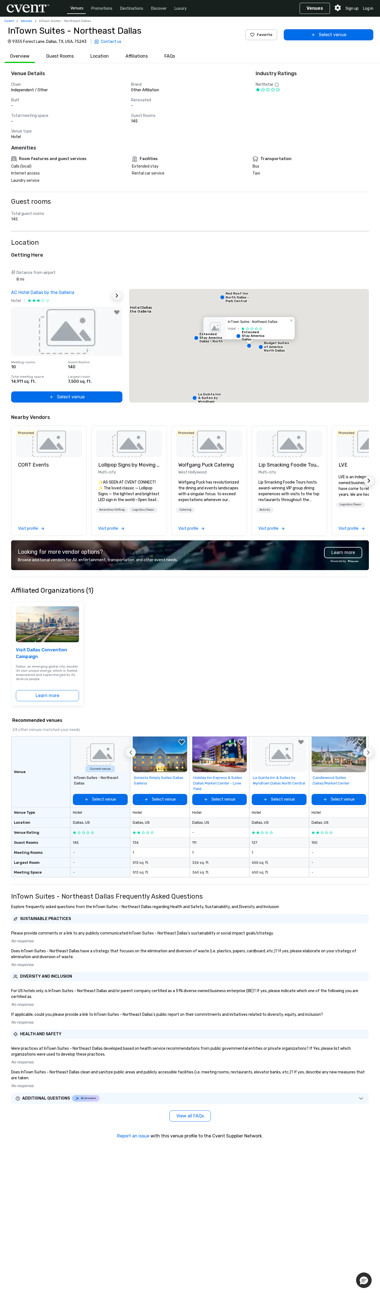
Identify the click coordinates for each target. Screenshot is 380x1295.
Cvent (9, 21)
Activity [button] (265, 509)
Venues (76, 8)
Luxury (180, 8)
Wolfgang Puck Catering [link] (206, 465)
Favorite (264, 35)
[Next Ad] (116, 295)
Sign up (352, 8)
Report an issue (133, 1136)
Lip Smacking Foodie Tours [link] (289, 465)
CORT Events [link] (33, 465)
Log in (368, 8)
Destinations (131, 8)
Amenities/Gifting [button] (112, 509)
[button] (249, 346)
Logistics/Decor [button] (143, 509)
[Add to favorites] (116, 312)
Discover (159, 8)
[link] (49, 443)
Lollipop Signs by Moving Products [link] (129, 465)
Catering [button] (185, 509)
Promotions (101, 8)
